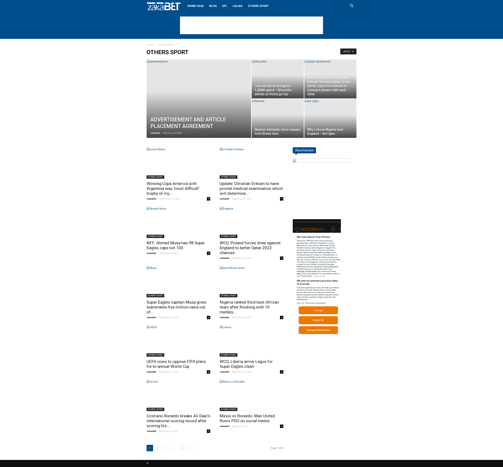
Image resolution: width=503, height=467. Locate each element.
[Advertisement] (251, 25)
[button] (351, 6)
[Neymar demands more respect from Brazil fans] (278, 118)
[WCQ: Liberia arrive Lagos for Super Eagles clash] (251, 341)
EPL (224, 6)
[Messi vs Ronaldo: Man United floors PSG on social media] (251, 395)
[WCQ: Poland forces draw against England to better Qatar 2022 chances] (251, 222)
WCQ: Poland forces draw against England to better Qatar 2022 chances (250, 248)
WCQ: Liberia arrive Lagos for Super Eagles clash (246, 364)
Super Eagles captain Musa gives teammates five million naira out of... (176, 307)
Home (150, 45)
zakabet (155, 132)
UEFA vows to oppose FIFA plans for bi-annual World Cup (176, 364)
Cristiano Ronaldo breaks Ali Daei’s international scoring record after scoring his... (178, 421)
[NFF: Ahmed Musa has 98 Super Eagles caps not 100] (178, 222)
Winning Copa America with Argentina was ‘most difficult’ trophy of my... (173, 188)
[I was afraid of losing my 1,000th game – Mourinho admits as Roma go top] (278, 79)
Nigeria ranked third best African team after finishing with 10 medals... (249, 307)
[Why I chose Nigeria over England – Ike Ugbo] (330, 118)
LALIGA (237, 6)
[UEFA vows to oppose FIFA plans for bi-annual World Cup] (178, 341)
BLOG (213, 6)
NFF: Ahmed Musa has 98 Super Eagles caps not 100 (176, 245)
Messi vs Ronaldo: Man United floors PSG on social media (247, 418)
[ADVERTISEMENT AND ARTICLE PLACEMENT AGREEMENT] (199, 105)
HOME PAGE (195, 6)
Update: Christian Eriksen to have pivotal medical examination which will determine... (251, 188)
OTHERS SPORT (258, 6)
